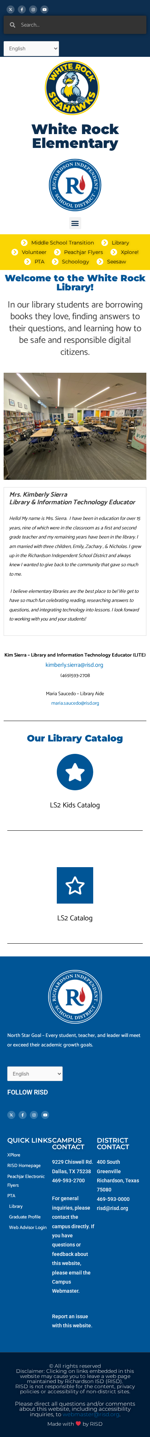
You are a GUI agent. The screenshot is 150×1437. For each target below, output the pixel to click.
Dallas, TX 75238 (71, 1171)
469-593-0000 (113, 1199)
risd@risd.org (112, 1208)
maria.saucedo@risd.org (75, 703)
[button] (75, 223)
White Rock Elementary (75, 136)
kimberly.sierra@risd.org (75, 665)
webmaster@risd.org (91, 1414)
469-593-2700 (68, 1180)
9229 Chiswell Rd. (72, 1162)
